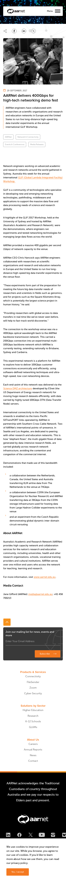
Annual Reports (33, 749)
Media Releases (37, 144)
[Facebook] (19, 835)
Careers (33, 744)
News (33, 755)
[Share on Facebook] (14, 31)
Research (33, 715)
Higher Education (33, 710)
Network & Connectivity (27, 137)
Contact (33, 760)
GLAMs (33, 727)
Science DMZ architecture (17, 388)
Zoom (33, 687)
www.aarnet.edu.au (44, 577)
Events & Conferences (14, 144)
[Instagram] (53, 835)
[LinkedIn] (8, 835)
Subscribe (45, 653)
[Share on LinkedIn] (23, 31)
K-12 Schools (33, 721)
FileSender (33, 682)
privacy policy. (19, 862)
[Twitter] (30, 835)
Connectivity (33, 676)
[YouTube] (41, 835)
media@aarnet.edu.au (40, 594)
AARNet (8, 137)
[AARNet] (16, 11)
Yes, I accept (17, 872)
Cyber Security (33, 693)
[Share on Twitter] (33, 31)
